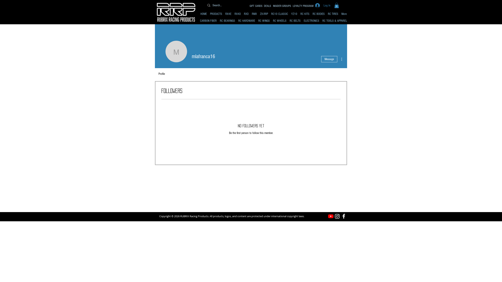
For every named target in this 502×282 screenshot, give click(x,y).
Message (329, 59)
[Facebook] (344, 216)
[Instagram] (337, 216)
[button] (336, 5)
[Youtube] (331, 216)
